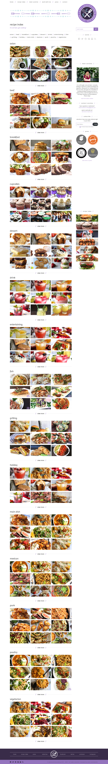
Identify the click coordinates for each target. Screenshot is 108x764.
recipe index (21, 2)
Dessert (43, 34)
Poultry (53, 37)
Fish (67, 34)
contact (64, 2)
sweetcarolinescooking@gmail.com (87, 107)
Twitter (72, 754)
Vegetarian (62, 37)
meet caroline (33, 2)
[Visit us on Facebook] (79, 39)
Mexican (40, 37)
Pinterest (82, 754)
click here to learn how (87, 111)
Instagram (93, 754)
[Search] (96, 29)
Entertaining (58, 34)
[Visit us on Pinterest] (86, 39)
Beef (17, 34)
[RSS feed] (95, 39)
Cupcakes (34, 34)
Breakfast (25, 34)
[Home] (87, 13)
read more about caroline (87, 98)
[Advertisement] (87, 51)
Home (14, 754)
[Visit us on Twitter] (82, 39)
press (56, 2)
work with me (46, 2)
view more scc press (87, 160)
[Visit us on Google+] (89, 39)
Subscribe (96, 124)
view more (40, 86)
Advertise (44, 754)
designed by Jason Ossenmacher (89, 762)
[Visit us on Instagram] (92, 39)
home (11, 2)
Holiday (22, 37)
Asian (12, 34)
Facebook (63, 754)
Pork (46, 37)
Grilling (14, 37)
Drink (50, 34)
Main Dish (30, 37)
